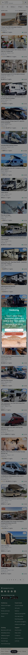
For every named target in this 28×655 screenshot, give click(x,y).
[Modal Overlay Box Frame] (14, 327)
